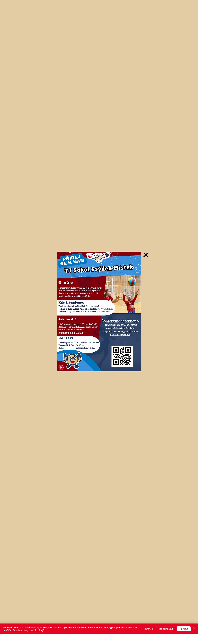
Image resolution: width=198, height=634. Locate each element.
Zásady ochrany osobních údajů (28, 630)
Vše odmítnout (166, 628)
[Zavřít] (194, 629)
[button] (145, 255)
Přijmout (184, 628)
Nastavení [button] (148, 628)
